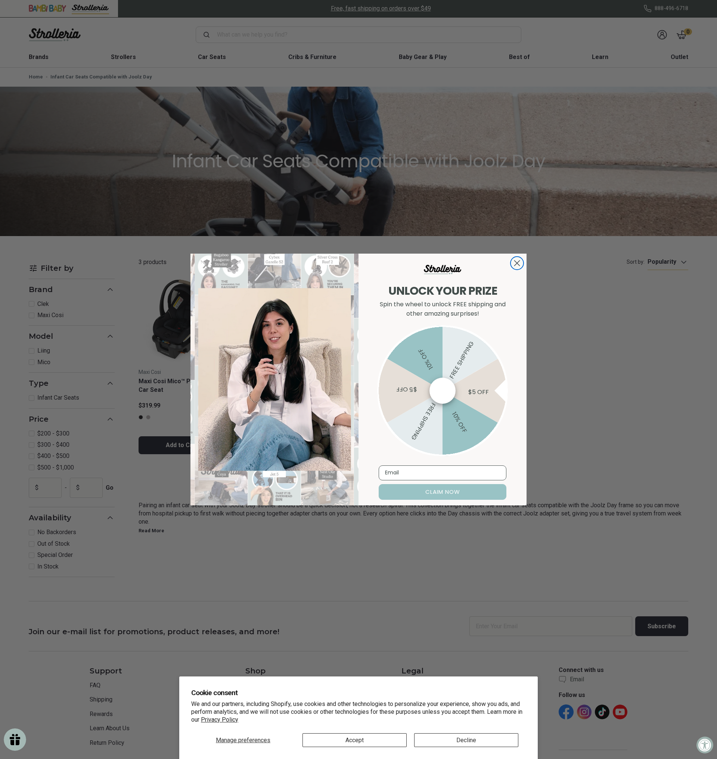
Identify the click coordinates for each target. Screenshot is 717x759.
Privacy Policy (219, 719)
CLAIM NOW (442, 492)
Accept (354, 740)
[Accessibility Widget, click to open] (704, 745)
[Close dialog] (517, 263)
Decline (466, 740)
